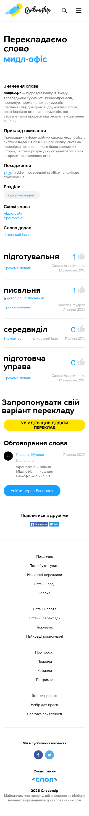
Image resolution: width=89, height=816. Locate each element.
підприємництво (21, 195)
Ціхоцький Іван (16, 234)
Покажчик (44, 556)
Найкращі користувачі (44, 636)
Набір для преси (44, 705)
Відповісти (25, 460)
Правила (44, 661)
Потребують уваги (44, 565)
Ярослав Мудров (71, 305)
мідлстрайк (13, 213)
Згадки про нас (44, 695)
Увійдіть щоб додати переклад (44, 425)
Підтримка (44, 680)
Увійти (32, 490)
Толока (44, 593)
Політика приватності (44, 714)
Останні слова (44, 609)
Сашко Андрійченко (68, 265)
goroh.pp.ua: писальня (25, 298)
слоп (44, 779)
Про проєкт (44, 652)
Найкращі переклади (44, 575)
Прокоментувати (17, 268)
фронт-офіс (13, 218)
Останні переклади (44, 618)
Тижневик (44, 627)
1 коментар (12, 338)
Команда (44, 670)
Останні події (44, 584)
